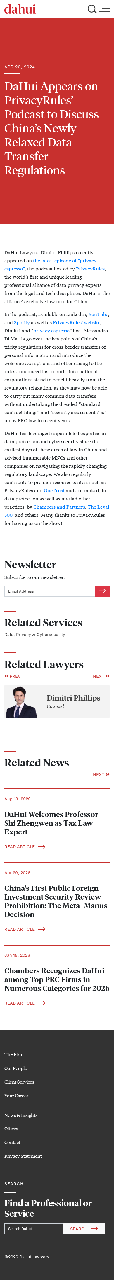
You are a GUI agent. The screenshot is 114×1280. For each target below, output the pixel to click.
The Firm (13, 1054)
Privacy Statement (23, 1156)
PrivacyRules (90, 268)
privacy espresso (51, 330)
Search (79, 1229)
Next (99, 676)
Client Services (19, 1082)
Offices (11, 1128)
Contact (12, 1142)
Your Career (16, 1095)
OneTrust (54, 490)
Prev (14, 676)
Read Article (20, 846)
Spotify (22, 322)
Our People (15, 1068)
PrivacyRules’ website (76, 322)
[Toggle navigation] (104, 8)
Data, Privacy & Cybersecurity (34, 634)
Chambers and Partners (59, 506)
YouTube (98, 313)
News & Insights (20, 1115)
